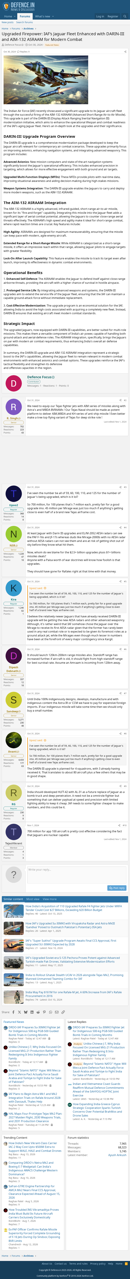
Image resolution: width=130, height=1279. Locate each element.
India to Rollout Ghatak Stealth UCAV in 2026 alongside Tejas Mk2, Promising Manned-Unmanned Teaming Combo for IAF (74, 977)
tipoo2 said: (36, 588)
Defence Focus (13, 44)
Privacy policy (97, 1263)
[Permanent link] (77, 137)
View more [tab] (50, 899)
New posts (8, 22)
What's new (42, 16)
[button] (14, 16)
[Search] (124, 16)
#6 (125, 649)
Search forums (24, 22)
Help (110, 1263)
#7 (125, 693)
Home (8, 16)
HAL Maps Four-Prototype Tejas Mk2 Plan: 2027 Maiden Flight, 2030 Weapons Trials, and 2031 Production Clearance (35, 1117)
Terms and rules (78, 1263)
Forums (25, 16)
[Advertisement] (65, 460)
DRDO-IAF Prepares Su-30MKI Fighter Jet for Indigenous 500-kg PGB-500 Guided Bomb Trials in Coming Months (34, 1031)
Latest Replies (77, 1022)
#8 (125, 733)
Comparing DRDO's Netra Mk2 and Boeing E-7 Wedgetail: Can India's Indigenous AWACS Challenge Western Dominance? (33, 1168)
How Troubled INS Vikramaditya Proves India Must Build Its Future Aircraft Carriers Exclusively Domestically (34, 1213)
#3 (125, 487)
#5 (125, 581)
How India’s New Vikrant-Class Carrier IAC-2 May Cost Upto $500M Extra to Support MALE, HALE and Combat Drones (35, 1147)
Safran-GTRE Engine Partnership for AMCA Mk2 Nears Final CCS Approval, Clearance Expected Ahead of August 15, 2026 (34, 1191)
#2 (125, 400)
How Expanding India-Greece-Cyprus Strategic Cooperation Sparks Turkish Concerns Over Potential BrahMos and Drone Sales (97, 1109)
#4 (125, 527)
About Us (47, 1263)
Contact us (61, 1263)
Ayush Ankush (117, 1155)
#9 (125, 786)
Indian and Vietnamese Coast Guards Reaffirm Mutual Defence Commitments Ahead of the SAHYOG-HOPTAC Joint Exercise (98, 1089)
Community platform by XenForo (65, 1275)
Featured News (14, 1022)
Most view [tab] (32, 899)
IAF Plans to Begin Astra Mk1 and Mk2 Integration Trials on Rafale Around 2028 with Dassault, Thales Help (34, 1097)
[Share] (125, 52)
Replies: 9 (24, 51)
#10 (124, 825)
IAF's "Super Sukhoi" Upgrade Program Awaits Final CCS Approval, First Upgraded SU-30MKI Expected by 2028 (71, 942)
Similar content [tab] (13, 899)
